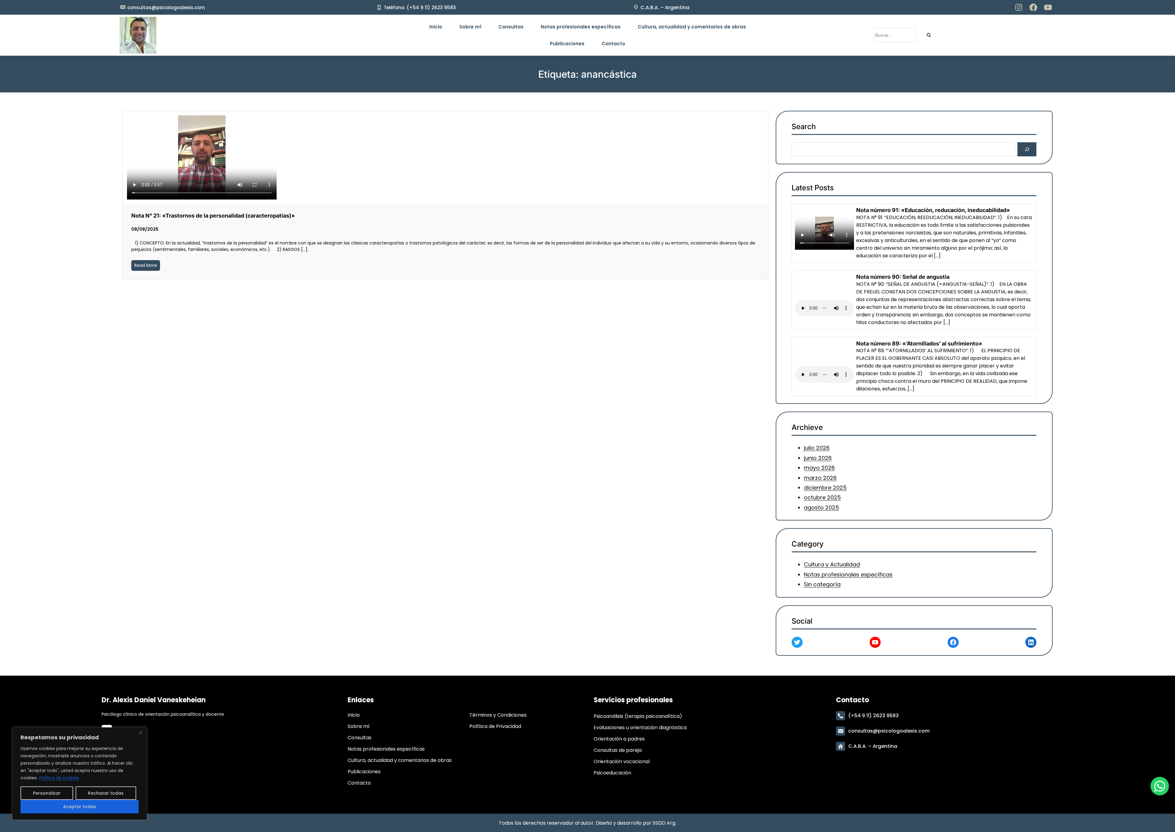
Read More (145, 265)
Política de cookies (59, 778)
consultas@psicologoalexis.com (166, 7)
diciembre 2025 (825, 487)
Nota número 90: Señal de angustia (902, 277)
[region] (79, 773)
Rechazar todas (106, 793)
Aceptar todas (79, 807)
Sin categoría (822, 584)
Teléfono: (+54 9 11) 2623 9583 (420, 7)
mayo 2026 (819, 468)
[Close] (140, 732)
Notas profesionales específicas (848, 574)
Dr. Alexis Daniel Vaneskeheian (154, 700)
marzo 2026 (820, 478)
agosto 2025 (821, 507)
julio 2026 (817, 448)
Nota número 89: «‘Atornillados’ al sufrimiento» (919, 343)
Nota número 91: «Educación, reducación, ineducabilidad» (933, 210)
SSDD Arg (664, 822)
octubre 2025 (822, 498)
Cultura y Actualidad (832, 565)
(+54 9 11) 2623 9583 (873, 715)
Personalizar (47, 793)
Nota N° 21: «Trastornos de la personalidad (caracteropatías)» (213, 215)
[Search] (928, 35)
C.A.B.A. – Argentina (664, 7)
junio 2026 (818, 458)
